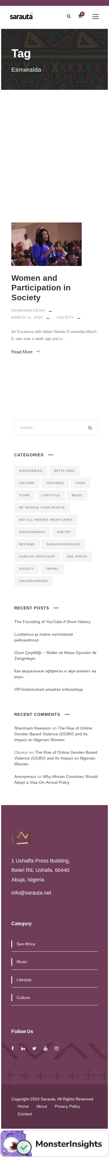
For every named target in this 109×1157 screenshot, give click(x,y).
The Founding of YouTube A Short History (52, 621)
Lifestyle (51, 495)
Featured (55, 483)
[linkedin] (23, 1048)
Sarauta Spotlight (37, 556)
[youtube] (45, 1048)
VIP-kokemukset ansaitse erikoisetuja (48, 689)
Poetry (64, 532)
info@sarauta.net (31, 893)
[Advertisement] (54, 147)
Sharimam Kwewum (32, 728)
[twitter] (34, 1048)
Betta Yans (64, 470)
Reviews (27, 544)
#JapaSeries (30, 470)
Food (80, 483)
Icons (24, 495)
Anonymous (25, 776)
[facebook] (12, 1048)
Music (77, 495)
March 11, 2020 (27, 317)
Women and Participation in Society (41, 288)
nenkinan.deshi (28, 310)
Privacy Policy (67, 1106)
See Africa (77, 556)
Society (65, 317)
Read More (22, 351)
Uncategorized (33, 581)
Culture (27, 483)
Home (23, 1106)
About (41, 1106)
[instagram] (56, 1048)
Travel (52, 568)
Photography (32, 532)
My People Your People (42, 507)
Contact (25, 1114)
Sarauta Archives (63, 544)
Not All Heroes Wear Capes (46, 519)
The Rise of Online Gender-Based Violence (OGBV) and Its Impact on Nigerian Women (53, 734)
